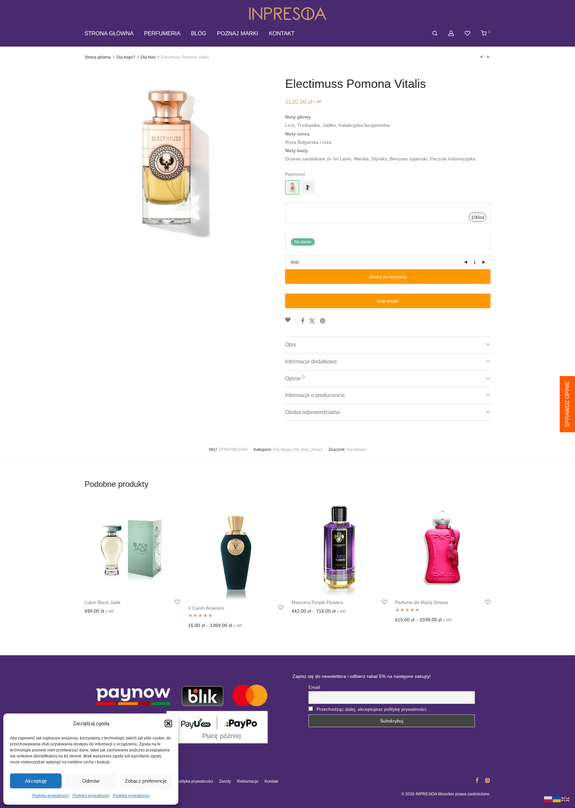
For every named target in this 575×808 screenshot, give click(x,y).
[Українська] (557, 799)
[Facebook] (477, 780)
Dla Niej (148, 57)
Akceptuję (36, 781)
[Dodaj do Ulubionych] (290, 320)
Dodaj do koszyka (388, 276)
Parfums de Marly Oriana (421, 602)
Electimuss (356, 449)
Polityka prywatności (50, 795)
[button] (168, 723)
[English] (565, 799)
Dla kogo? (125, 57)
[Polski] (548, 799)
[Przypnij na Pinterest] (323, 321)
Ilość (295, 262)
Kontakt (271, 781)
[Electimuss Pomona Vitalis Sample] (308, 187)
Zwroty (225, 781)
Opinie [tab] (295, 377)
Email (314, 687)
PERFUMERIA (162, 33)
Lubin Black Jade (102, 602)
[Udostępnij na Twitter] (312, 321)
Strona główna (98, 57)
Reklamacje (248, 781)
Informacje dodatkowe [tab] (311, 361)
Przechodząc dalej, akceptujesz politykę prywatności (371, 709)
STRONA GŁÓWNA (109, 33)
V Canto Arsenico (206, 608)
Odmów (90, 781)
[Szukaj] (435, 33)
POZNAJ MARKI (237, 33)
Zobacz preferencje (146, 781)
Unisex (316, 449)
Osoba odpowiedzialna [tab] (312, 412)
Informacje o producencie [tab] (315, 395)
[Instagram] (487, 780)
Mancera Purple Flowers (317, 602)
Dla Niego (282, 449)
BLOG (198, 33)
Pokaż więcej (129, 612)
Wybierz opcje (97, 612)
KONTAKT (281, 33)
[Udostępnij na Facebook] (302, 321)
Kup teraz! (388, 300)
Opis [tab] (290, 344)
